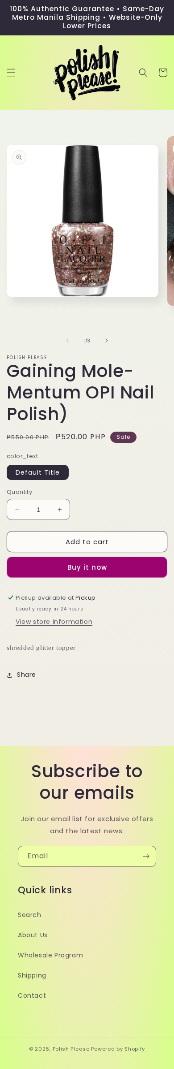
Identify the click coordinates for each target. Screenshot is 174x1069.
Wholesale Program (50, 955)
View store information (54, 621)
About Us (33, 935)
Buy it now (87, 567)
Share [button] (26, 674)
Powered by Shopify (118, 1048)
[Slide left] (67, 341)
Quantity (19, 492)
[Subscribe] (146, 856)
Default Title (38, 472)
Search (29, 914)
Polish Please (71, 1048)
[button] (11, 72)
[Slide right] (106, 341)
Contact (32, 995)
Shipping (32, 975)
